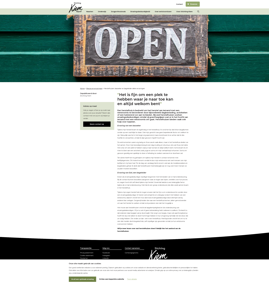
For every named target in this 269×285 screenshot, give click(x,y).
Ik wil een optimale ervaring (82, 279)
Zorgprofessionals (118, 12)
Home (82, 88)
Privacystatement (86, 253)
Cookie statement (86, 255)
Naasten (89, 12)
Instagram (106, 255)
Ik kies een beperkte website (111, 279)
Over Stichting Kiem (184, 12)
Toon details (132, 279)
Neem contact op (97, 124)
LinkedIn (105, 258)
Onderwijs (102, 12)
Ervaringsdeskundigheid (140, 12)
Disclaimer (84, 258)
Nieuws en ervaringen (94, 88)
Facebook (106, 253)
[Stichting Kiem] (75, 7)
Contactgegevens (131, 253)
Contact (179, 4)
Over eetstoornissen (163, 12)
